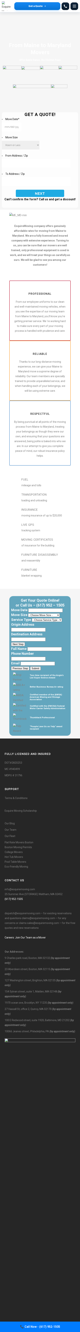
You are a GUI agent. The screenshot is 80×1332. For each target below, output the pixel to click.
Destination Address (26, 634)
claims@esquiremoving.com (38, 918)
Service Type (21, 620)
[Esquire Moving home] (7, 6)
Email (15, 663)
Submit (35, 668)
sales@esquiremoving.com (43, 923)
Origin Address (22, 624)
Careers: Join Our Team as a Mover (25, 937)
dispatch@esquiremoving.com (22, 913)
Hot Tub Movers (14, 856)
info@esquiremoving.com (20, 889)
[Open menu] (74, 6)
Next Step (18, 644)
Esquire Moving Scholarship (21, 810)
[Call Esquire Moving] (65, 6)
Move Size (11, 137)
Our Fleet (10, 836)
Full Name (19, 649)
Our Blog (10, 823)
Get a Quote (35, 5)
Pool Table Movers (15, 861)
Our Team (10, 829)
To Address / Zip (15, 173)
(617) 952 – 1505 (50, 605)
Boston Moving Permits (18, 847)
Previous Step (20, 668)
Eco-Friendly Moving (16, 866)
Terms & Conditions (16, 798)
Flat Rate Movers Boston (19, 842)
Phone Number (22, 653)
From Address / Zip (16, 155)
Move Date (12, 119)
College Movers (14, 852)
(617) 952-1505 (14, 898)
